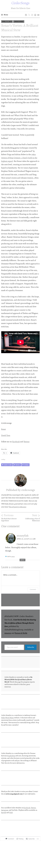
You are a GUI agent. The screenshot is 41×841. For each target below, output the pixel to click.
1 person (13, 556)
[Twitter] (29, 13)
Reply (22, 560)
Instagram (4, 810)
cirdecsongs (18, 21)
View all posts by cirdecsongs (17, 507)
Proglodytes (11, 756)
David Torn (5, 435)
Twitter (26, 441)
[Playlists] (35, 13)
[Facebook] (25, 13)
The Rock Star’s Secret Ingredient (9, 518)
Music (18, 465)
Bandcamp (5, 69)
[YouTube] (38, 13)
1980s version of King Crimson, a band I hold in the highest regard (19, 158)
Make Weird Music (7, 718)
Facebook (16, 441)
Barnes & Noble (21, 633)
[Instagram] (32, 13)
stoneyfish (22, 536)
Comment (33, 589)
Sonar (3, 429)
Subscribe (30, 647)
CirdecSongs (20, 3)
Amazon (7, 633)
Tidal (11, 812)
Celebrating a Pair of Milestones (32, 518)
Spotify (3, 812)
